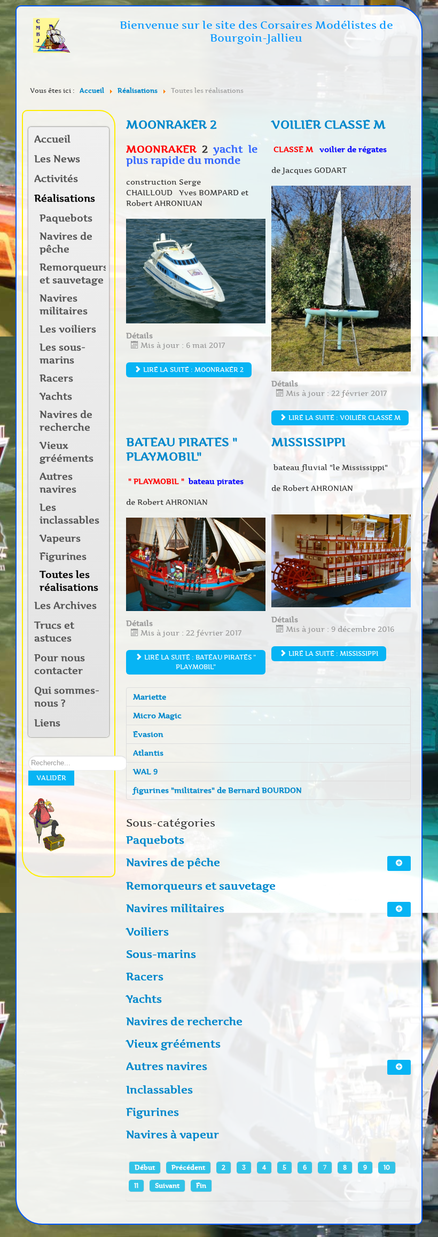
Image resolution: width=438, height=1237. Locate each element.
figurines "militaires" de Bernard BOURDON (217, 790)
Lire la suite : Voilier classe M (344, 418)
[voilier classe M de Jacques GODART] (341, 278)
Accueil (52, 139)
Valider (51, 778)
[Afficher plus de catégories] (399, 863)
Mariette (149, 697)
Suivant (167, 1186)
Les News (57, 159)
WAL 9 (145, 771)
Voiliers (147, 931)
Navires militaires (64, 304)
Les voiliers (68, 329)
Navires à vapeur (172, 1134)
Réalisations (64, 198)
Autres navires (58, 483)
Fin (201, 1186)
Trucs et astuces (54, 632)
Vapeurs (60, 538)
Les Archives (65, 606)
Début (145, 1167)
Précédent (188, 1167)
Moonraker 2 (171, 124)
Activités (56, 179)
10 (387, 1167)
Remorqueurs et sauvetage (73, 273)
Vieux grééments (66, 452)
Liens (47, 723)
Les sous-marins (62, 354)
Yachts (56, 396)
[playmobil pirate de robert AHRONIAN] (195, 563)
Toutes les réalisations (69, 581)
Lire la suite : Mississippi (332, 653)
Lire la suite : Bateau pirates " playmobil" (199, 662)
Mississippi (308, 442)
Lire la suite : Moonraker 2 (193, 370)
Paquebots (66, 218)
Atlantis (148, 753)
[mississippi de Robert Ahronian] (341, 560)
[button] (100, 179)
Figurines (63, 556)
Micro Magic (157, 715)
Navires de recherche (66, 421)
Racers (56, 378)
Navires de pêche (66, 243)
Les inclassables (69, 514)
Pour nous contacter (59, 664)
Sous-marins (161, 954)
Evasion (148, 734)
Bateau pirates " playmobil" (182, 449)
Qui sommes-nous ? (66, 697)
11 (136, 1186)
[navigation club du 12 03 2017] (195, 270)
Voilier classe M (328, 124)
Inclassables (159, 1089)
